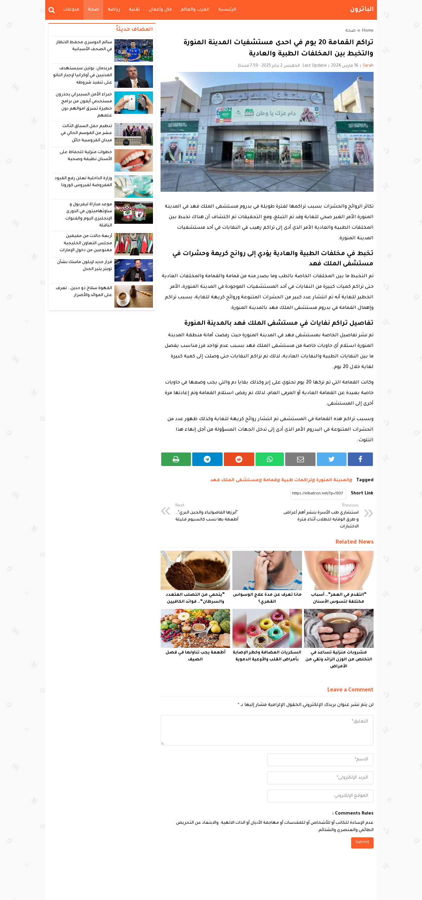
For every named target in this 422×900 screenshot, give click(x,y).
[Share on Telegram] (207, 459)
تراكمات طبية (296, 480)
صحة (93, 9)
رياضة (114, 9)
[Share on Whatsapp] (270, 459)
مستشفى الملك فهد (234, 480)
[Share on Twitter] (331, 459)
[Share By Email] (300, 459)
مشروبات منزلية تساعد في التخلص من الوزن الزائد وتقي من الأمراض (338, 659)
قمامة (270, 480)
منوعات (71, 9)
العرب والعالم (195, 9)
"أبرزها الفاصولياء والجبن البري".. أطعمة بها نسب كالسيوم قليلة (206, 513)
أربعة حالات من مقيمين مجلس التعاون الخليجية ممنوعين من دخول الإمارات (86, 243)
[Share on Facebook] (360, 459)
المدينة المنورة (332, 480)
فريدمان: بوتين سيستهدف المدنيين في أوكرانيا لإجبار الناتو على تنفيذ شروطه (82, 75)
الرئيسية (227, 9)
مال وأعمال (160, 9)
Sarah (368, 66)
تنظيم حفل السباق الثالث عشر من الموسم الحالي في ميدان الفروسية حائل (86, 133)
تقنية (134, 9)
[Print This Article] (176, 459)
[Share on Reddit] (239, 459)
